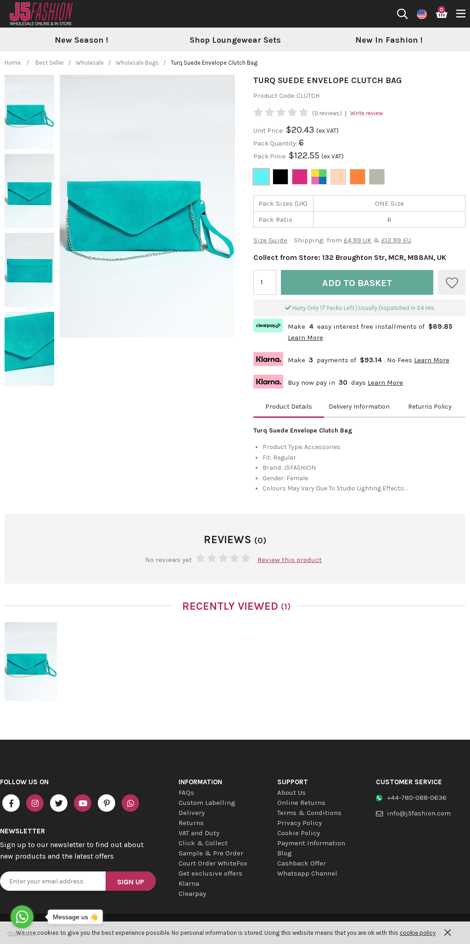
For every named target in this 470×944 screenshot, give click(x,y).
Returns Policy (430, 406)
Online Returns (301, 802)
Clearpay (192, 893)
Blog (284, 853)
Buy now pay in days (328, 381)
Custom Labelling (207, 802)
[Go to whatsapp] (22, 916)
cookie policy (418, 932)
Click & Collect (203, 843)
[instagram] (35, 803)
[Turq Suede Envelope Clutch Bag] (31, 661)
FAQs (186, 792)
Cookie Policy (298, 833)
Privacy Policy (299, 823)
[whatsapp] (130, 803)
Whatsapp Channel (307, 873)
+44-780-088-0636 (417, 797)
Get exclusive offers (210, 873)
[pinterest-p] (106, 803)
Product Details (288, 406)
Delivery (192, 813)
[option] (81, 40)
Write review (366, 113)
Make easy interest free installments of (353, 331)
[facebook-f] (11, 803)
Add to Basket (357, 283)
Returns (191, 823)
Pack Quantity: (276, 143)
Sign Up (130, 881)
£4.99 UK (357, 240)
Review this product (289, 560)
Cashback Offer (301, 863)
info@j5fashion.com (419, 813)
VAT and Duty (199, 833)
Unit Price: (268, 131)
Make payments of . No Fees (351, 359)
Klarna (189, 883)
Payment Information (311, 843)
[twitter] (58, 803)
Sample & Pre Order (211, 853)
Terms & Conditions (309, 813)
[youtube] (82, 803)
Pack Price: (269, 156)
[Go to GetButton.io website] (22, 935)
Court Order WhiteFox (213, 863)
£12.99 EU (396, 240)
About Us (291, 792)
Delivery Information (359, 406)
